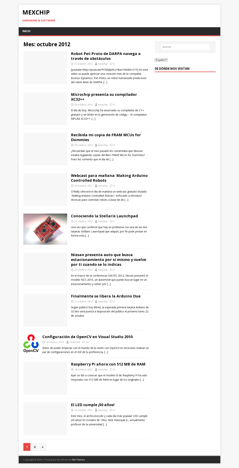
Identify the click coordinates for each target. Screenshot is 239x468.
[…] (105, 82)
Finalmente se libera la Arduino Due (106, 296)
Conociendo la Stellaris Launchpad (104, 215)
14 (87, 342)
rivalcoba (74, 342)
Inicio (26, 31)
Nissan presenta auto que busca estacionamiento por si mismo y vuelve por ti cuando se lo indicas (108, 259)
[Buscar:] (185, 47)
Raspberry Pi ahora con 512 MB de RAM (108, 364)
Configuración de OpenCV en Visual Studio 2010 (87, 336)
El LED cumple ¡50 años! (92, 404)
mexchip (103, 63)
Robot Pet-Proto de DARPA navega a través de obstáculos (106, 56)
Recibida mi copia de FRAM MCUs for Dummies (106, 137)
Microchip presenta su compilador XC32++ (104, 97)
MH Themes (78, 459)
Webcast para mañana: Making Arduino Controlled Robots (109, 178)
